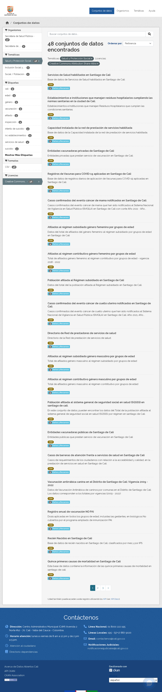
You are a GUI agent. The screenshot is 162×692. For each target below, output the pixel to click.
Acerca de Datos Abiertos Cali (21, 666)
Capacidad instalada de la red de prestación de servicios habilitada (90, 127)
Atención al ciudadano (23, 645)
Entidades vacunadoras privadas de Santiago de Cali (81, 150)
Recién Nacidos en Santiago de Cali (70, 538)
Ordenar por (115, 43)
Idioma (113, 676)
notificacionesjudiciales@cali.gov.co (108, 648)
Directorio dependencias (23, 651)
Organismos (123, 11)
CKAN (114, 670)
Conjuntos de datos (102, 11)
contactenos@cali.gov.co (110, 638)
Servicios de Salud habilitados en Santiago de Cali (79, 74)
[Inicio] (7, 22)
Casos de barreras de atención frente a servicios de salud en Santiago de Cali (96, 455)
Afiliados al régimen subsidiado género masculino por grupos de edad (91, 356)
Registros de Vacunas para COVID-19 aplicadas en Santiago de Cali (89, 173)
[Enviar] (149, 34)
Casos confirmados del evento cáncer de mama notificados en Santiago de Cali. (97, 200)
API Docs (115, 599)
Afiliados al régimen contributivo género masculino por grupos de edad (92, 379)
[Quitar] (91, 59)
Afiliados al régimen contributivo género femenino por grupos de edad (92, 253)
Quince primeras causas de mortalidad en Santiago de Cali (84, 561)
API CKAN (9, 671)
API (104, 599)
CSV (51, 85)
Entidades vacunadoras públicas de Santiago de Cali (81, 432)
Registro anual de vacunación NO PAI (71, 511)
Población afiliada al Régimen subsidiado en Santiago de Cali (86, 280)
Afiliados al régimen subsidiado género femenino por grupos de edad (91, 227)
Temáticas (139, 11)
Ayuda (152, 11)
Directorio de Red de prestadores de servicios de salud (82, 333)
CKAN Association (14, 675)
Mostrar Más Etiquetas (19, 155)
